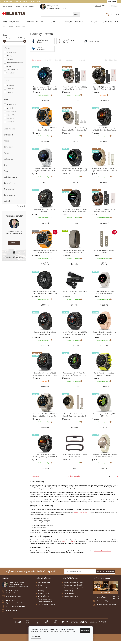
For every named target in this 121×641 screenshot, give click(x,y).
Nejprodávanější (70, 60)
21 (117, 476)
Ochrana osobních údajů (46, 604)
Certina (10, 121)
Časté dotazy (68, 590)
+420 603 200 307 (11, 590)
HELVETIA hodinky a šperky (15, 606)
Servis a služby (69, 593)
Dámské (10, 88)
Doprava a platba (44, 588)
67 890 (20, 38)
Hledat (76, 14)
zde (74, 631)
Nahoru (36, 476)
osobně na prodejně (68, 541)
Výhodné (11, 73)
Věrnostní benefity (44, 596)
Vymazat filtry (21, 206)
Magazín (18, 6)
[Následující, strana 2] (113, 476)
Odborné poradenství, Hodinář (107, 604)
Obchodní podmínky (45, 602)
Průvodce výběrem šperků (73, 585)
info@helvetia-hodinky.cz (13, 596)
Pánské (10, 85)
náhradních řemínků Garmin (102, 551)
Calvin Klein (11, 111)
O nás (25, 6)
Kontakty (32, 6)
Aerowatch (11, 104)
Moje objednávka (44, 582)
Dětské (9, 92)
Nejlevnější (48, 60)
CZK (103, 6)
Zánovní (10, 66)
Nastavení (36, 636)
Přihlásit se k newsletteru (105, 571)
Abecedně (82, 60)
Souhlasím (85, 630)
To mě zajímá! (112, 1)
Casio (10, 118)
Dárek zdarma (12, 69)
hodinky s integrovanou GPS (82, 512)
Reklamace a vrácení (45, 599)
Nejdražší (58, 60)
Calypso (11, 115)
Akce (9, 55)
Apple (9, 108)
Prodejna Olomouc (7, 6)
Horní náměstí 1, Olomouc (105, 601)
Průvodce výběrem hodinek (14, 257)
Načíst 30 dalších (74, 476)
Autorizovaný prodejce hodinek (74, 588)
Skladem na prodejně (14, 62)
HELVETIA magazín (71, 596)
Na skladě (11, 52)
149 (5, 38)
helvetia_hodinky (11, 610)
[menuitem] (12, 22)
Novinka (10, 59)
